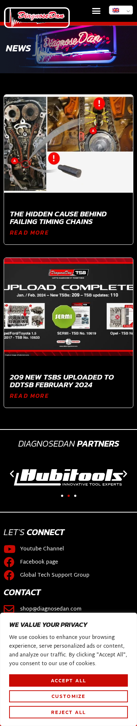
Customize (69, 696)
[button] (96, 11)
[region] (68, 669)
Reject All (68, 712)
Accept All (69, 680)
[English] (121, 10)
